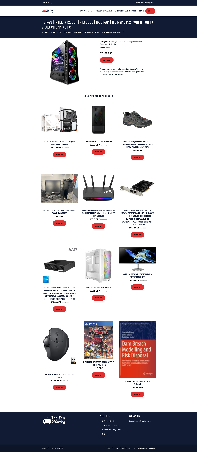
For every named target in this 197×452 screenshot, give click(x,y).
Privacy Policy (141, 448)
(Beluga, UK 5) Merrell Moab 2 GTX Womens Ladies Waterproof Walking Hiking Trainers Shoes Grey (137, 144)
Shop (150, 11)
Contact (115, 448)
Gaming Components (134, 41)
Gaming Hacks (86, 11)
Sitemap (151, 448)
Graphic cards (105, 44)
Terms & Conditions (127, 448)
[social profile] (51, 3)
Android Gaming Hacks (125, 11)
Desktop (114, 44)
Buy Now (107, 60)
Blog (141, 11)
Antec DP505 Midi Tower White (98, 287)
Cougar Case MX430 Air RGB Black (98, 141)
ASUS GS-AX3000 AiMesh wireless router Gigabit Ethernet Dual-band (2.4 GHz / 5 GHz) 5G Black (98, 213)
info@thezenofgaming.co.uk (144, 3)
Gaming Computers (117, 41)
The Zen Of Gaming (104, 11)
